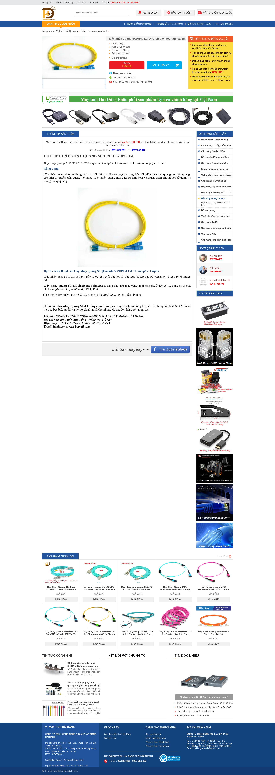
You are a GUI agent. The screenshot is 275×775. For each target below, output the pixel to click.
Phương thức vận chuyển (157, 746)
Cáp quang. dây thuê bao (213, 181)
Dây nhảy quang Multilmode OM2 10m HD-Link (213, 632)
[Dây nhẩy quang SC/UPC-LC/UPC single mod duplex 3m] (74, 57)
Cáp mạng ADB (208, 234)
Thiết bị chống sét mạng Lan (215, 216)
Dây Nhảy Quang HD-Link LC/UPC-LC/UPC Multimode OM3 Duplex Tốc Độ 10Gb (61, 589)
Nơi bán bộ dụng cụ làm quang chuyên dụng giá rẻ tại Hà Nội (83, 685)
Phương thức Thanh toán (157, 742)
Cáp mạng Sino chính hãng (214, 163)
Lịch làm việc (110, 738)
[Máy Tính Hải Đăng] (137, 20)
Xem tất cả (222, 556)
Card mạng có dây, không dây (216, 145)
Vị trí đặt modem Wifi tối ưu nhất (193, 715)
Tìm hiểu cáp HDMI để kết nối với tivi (195, 711)
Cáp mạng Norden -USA (213, 151)
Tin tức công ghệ (57, 655)
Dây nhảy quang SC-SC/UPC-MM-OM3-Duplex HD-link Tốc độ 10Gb (99, 589)
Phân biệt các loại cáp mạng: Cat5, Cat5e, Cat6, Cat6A (205, 703)
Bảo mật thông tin (153, 734)
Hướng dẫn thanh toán (169, 23)
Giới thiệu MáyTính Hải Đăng (117, 734)
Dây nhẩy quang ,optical (213, 198)
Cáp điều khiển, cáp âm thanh (216, 228)
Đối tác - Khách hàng (199, 23)
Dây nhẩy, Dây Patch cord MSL (216, 186)
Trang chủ (47, 31)
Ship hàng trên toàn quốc (124, 77)
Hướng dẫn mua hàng (139, 23)
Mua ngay (160, 65)
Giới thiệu (81, 2)
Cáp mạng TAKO (209, 222)
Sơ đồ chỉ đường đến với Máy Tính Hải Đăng (132, 82)
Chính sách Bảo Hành (155, 738)
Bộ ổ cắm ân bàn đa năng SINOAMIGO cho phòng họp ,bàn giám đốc (82, 666)
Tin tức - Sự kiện (224, 23)
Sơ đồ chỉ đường (64, 2)
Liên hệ (94, 2)
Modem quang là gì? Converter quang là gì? (204, 697)
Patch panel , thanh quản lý (214, 139)
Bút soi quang (208, 210)
